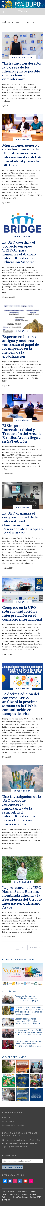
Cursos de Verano (22, 58)
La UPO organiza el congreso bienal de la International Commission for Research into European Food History (22, 523)
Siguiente (35, 947)
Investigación (22, 237)
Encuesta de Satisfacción (13, 1125)
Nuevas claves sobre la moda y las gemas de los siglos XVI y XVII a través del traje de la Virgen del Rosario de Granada (29, 1010)
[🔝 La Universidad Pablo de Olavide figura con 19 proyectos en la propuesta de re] (8, 1094)
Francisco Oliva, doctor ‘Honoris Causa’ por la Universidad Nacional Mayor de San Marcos (28, 1043)
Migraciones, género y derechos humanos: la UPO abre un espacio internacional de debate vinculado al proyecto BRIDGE (22, 155)
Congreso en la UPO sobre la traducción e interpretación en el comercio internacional (22, 613)
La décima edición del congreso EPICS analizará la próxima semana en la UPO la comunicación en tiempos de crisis (20, 704)
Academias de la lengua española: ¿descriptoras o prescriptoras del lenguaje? (26, 998)
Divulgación (22, 140)
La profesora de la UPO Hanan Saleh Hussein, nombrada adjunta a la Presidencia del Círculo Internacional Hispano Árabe (22, 897)
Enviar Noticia (8, 1121)
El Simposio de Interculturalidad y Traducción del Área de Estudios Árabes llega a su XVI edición (22, 433)
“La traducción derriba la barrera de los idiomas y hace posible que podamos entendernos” (21, 71)
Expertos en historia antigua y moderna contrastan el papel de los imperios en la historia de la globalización (20, 346)
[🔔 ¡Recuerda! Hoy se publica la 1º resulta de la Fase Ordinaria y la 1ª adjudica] (36, 1080)
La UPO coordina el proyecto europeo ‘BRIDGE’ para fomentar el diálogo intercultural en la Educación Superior (19, 252)
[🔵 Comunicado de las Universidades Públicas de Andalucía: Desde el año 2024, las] (36, 1094)
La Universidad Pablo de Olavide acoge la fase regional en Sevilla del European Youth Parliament (28, 1032)
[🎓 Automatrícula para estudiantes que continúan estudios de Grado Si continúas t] (22, 1080)
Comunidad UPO (22, 882)
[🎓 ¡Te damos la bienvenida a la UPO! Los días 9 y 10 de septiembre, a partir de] (8, 1080)
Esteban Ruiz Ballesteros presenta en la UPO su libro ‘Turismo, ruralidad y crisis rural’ (27, 1021)
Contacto (6, 1118)
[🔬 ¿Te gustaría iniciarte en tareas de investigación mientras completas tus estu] (22, 1094)
